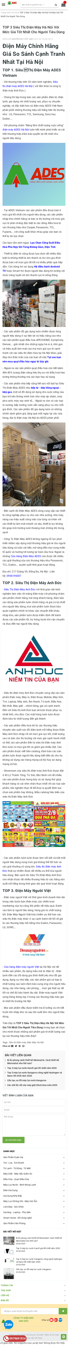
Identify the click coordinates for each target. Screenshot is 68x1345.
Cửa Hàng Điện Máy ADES (26, 556)
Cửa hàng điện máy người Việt (21, 966)
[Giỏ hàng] (62, 5)
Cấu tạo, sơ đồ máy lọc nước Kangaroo (26, 1080)
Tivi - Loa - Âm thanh (13, 1163)
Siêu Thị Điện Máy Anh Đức (20, 589)
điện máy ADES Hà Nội (16, 129)
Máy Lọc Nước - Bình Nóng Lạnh (19, 1184)
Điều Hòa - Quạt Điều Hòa (16, 1179)
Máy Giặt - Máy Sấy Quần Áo (17, 1173)
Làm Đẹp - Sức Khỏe (13, 1206)
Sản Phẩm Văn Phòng (14, 1223)
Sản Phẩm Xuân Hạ (13, 1157)
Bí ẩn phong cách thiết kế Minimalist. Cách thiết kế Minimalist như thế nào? (33, 1062)
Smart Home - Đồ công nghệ (17, 1218)
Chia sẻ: (7, 1046)
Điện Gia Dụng (10, 1190)
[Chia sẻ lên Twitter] (16, 1046)
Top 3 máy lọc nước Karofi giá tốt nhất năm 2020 (32, 1068)
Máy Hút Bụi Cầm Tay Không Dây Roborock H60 (39, 1334)
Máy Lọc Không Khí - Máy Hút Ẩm (20, 1201)
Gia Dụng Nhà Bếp (12, 1196)
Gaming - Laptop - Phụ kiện (17, 1212)
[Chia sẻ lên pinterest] (20, 1046)
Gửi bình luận (14, 1140)
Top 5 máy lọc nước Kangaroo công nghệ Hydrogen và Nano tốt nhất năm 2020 (34, 1074)
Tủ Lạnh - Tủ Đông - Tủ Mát (17, 1168)
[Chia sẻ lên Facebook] (12, 1046)
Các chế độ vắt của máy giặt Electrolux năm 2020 (32, 1085)
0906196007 (14, 575)
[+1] (23, 1046)
